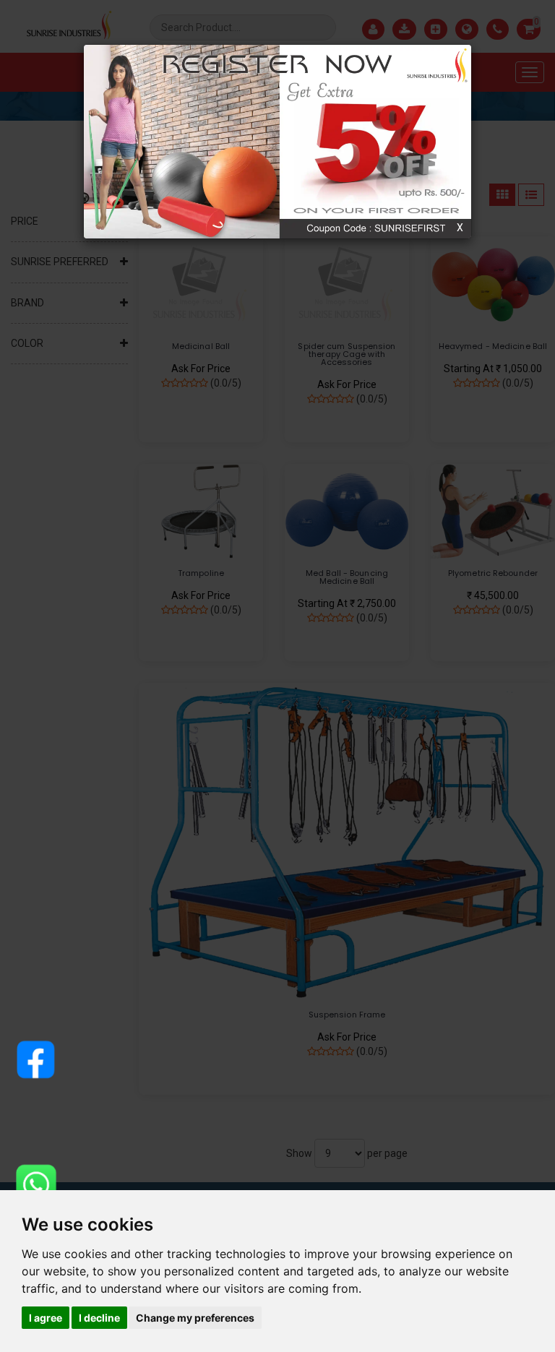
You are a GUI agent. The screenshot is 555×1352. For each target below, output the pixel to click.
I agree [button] (45, 1318)
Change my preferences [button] (195, 1318)
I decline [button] (99, 1318)
